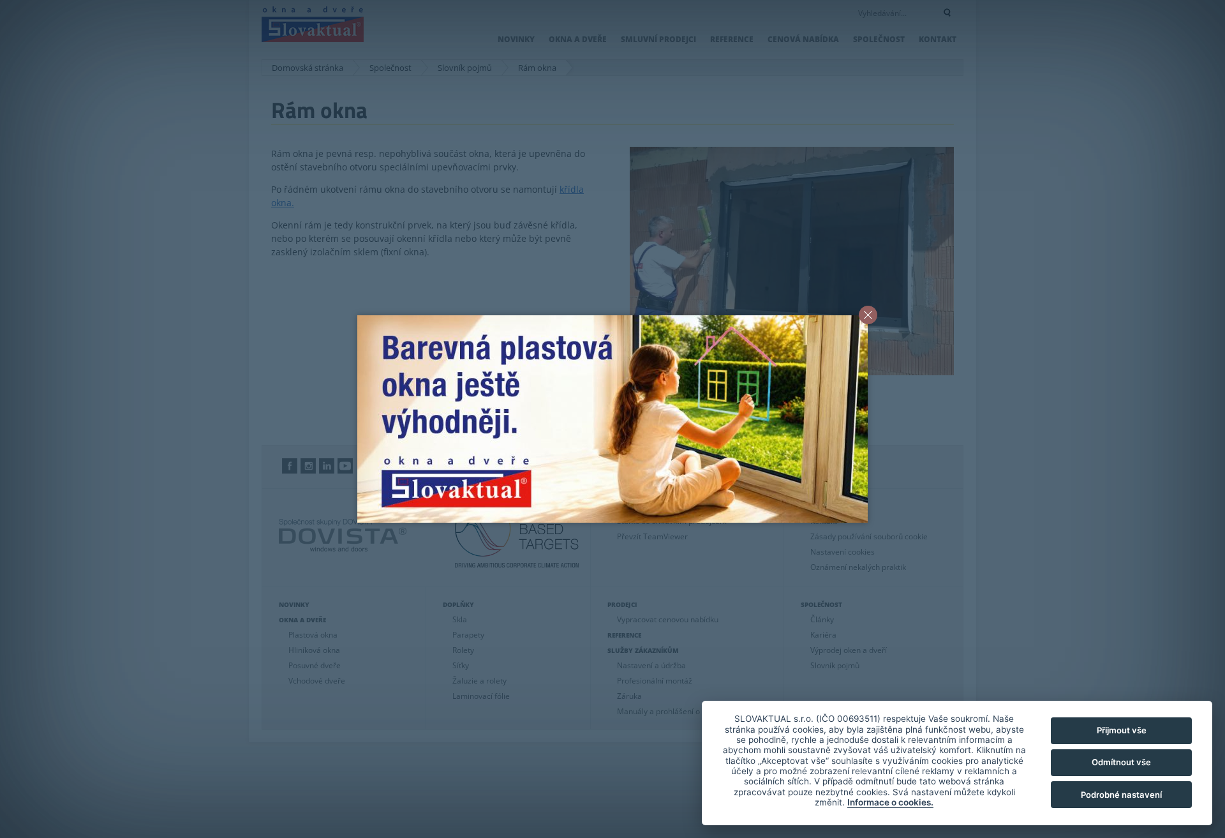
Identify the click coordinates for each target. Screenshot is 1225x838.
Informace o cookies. (890, 802)
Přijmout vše (1122, 730)
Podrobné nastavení (1121, 794)
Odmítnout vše (1121, 762)
